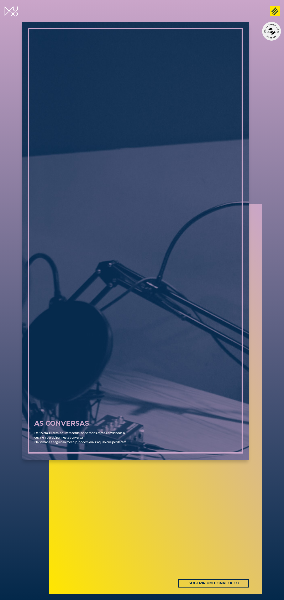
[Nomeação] (271, 31)
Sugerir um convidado (214, 583)
